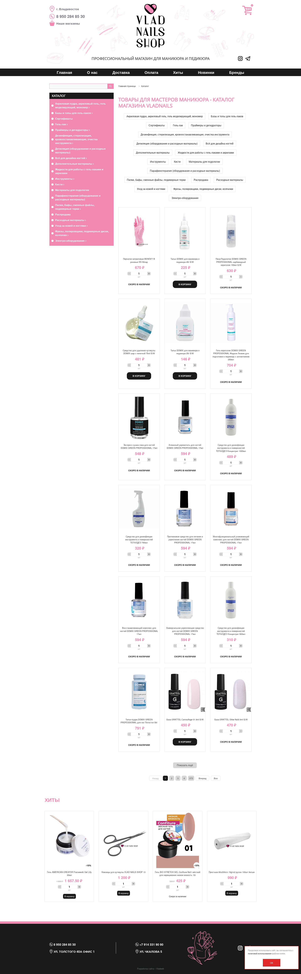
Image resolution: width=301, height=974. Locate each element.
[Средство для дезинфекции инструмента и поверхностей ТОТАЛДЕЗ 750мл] (139, 508)
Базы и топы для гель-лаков (73, 113)
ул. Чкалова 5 (150, 951)
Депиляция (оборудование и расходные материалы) (80, 150)
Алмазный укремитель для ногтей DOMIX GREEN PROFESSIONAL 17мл (185, 446)
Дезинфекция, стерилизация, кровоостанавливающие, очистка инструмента (76, 139)
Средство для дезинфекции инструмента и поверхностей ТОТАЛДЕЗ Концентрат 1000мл (231, 447)
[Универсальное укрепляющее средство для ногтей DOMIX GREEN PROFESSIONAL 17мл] (184, 600)
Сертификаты (64, 118)
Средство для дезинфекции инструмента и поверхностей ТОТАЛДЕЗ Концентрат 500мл (231, 630)
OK (271, 962)
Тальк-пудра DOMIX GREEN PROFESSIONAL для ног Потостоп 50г (139, 721)
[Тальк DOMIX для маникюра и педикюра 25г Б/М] (184, 322)
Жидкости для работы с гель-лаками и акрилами (79, 171)
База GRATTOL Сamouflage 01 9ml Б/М (184, 719)
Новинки (206, 72)
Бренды (236, 72)
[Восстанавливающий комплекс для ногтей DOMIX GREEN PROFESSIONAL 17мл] (139, 600)
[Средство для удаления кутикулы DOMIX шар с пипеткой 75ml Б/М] (139, 322)
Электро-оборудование (70, 240)
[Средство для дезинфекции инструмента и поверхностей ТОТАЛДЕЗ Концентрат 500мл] (231, 600)
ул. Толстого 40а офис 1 (74, 951)
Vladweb (160, 968)
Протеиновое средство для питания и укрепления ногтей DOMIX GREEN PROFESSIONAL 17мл (185, 539)
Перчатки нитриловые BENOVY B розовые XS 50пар (139, 260)
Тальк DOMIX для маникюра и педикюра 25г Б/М (185, 352)
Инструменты (64, 178)
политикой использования (260, 953)
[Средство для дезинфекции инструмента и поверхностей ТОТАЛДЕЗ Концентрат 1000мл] (231, 417)
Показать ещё (185, 765)
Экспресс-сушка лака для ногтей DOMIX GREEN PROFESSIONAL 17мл (139, 446)
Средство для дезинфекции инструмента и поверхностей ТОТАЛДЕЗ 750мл (139, 539)
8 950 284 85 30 (64, 944)
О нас (92, 72)
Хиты (178, 72)
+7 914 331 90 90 (151, 944)
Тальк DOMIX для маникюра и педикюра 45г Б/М (185, 260)
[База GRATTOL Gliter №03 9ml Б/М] (231, 691)
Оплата (151, 72)
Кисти (59, 184)
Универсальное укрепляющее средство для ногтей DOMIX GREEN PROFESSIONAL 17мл (185, 630)
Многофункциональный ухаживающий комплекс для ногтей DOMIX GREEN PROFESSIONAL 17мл (231, 539)
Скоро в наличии (139, 284)
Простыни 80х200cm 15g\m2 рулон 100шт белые (232, 872)
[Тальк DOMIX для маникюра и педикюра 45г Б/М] (184, 231)
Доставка (121, 72)
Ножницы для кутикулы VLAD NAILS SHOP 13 (123, 872)
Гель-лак (61, 124)
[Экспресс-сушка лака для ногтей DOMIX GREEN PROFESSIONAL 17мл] (139, 417)
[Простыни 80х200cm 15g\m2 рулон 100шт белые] (231, 839)
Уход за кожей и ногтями (71, 225)
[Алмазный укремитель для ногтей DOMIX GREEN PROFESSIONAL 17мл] (184, 417)
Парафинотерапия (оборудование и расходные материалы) (77, 197)
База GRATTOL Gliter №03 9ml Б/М (231, 719)
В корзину (185, 284)
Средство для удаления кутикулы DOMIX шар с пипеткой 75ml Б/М (139, 352)
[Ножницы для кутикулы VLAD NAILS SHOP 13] (123, 839)
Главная (64, 72)
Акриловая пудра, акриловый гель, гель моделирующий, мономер (80, 105)
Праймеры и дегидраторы (72, 130)
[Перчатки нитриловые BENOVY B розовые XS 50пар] (139, 231)
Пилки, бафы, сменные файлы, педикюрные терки (75, 207)
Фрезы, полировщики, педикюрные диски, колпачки (82, 233)
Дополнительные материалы (74, 163)
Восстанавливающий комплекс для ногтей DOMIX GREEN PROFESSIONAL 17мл (139, 630)
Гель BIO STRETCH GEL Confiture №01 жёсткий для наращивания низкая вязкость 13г (177, 874)
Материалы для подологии (72, 190)
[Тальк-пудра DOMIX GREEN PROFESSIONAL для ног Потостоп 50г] (139, 691)
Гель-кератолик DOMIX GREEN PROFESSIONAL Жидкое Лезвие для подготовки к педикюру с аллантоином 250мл (231, 355)
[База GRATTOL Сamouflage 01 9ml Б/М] (184, 691)
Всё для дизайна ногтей (70, 158)
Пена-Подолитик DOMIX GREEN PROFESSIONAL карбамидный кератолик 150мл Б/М (231, 261)
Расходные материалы (70, 220)
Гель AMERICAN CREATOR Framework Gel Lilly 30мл (69, 874)
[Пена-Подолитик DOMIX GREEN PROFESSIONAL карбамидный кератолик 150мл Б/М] (231, 231)
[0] (247, 10)
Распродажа (63, 214)
